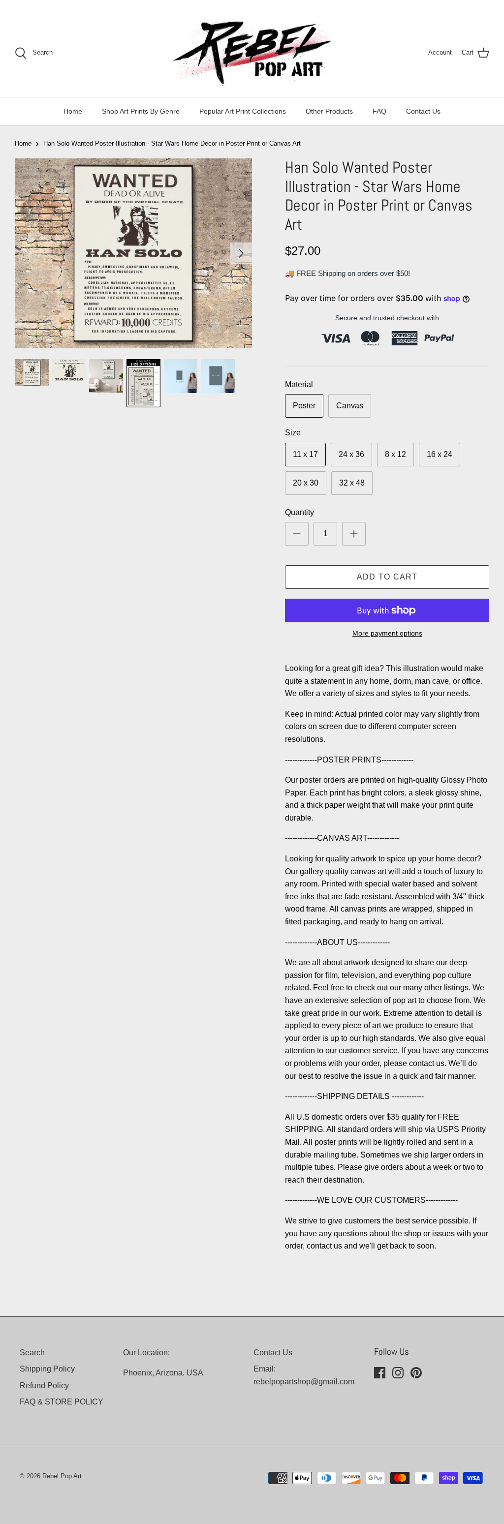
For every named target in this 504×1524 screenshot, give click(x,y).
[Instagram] (398, 1372)
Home (72, 111)
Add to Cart (387, 577)
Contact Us (423, 111)
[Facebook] (379, 1372)
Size (293, 432)
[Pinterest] (416, 1372)
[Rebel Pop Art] (252, 53)
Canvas (349, 405)
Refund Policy (44, 1385)
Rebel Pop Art (62, 1476)
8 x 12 (395, 454)
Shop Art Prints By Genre (141, 111)
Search (32, 1352)
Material (299, 384)
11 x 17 (305, 454)
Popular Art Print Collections (242, 111)
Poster (304, 405)
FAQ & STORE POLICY (61, 1402)
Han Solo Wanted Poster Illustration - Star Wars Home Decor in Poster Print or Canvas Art (172, 143)
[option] (133, 253)
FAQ (379, 111)
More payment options (387, 633)
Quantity (299, 512)
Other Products (329, 111)
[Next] (241, 253)
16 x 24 (439, 454)
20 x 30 (305, 483)
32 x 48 (352, 483)
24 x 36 (351, 454)
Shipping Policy (47, 1369)
